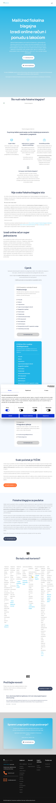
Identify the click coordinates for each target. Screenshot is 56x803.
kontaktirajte (41, 224)
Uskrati (10, 415)
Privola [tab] (9, 390)
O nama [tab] (46, 390)
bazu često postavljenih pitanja (27, 224)
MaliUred (8, 704)
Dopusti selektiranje (28, 415)
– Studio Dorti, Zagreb (37, 577)
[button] (28, 58)
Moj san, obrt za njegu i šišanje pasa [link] (49, 598)
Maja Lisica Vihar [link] (42, 653)
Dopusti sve (46, 415)
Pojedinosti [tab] (28, 390)
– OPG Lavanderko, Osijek (32, 606)
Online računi (6, 764)
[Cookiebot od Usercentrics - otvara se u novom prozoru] (48, 386)
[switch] (21, 410)
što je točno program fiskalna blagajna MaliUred (40, 223)
